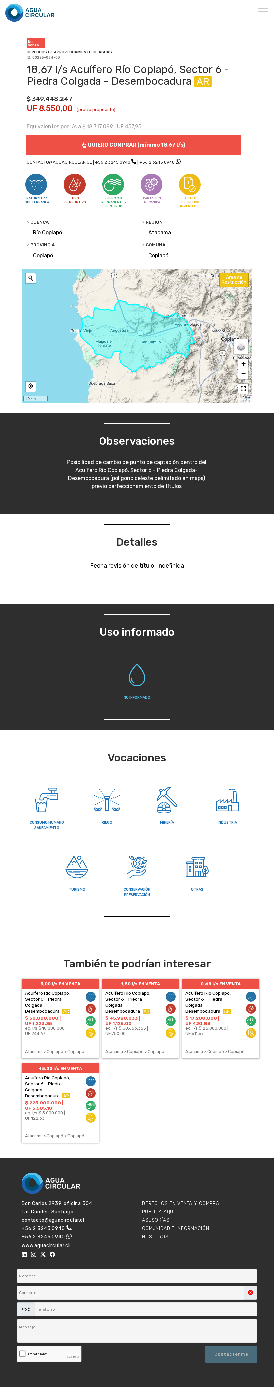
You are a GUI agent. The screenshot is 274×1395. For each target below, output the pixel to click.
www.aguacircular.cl (46, 1246)
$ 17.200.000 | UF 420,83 (202, 1020)
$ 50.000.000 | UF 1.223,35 (43, 1020)
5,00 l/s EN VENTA (60, 983)
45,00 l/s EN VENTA (60, 1068)
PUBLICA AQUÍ (158, 1212)
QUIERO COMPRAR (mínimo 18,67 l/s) (136, 145)
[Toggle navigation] (263, 11)
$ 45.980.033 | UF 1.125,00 (122, 1020)
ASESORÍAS (156, 1220)
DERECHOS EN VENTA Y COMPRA (180, 1203)
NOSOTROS (155, 1237)
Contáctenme (231, 1354)
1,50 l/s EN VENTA (140, 983)
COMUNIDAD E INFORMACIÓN (175, 1228)
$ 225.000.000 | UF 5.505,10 (44, 1105)
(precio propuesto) (96, 109)
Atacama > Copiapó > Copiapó (54, 1051)
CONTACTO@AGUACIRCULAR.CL (59, 162)
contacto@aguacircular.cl (53, 1220)
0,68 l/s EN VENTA (221, 983)
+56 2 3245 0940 (112, 162)
